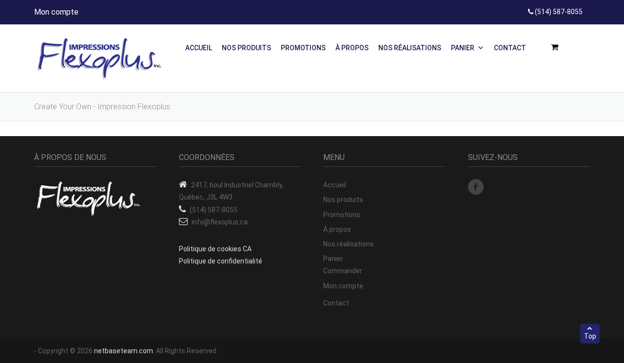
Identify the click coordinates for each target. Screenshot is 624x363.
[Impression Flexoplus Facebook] (476, 187)
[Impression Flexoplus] (100, 58)
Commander (342, 271)
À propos (352, 48)
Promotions (303, 48)
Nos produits (246, 48)
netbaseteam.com (123, 351)
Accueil (198, 48)
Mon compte (56, 12)
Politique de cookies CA (215, 249)
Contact (510, 48)
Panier (462, 48)
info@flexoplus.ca (220, 222)
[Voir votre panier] (557, 47)
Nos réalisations (409, 48)
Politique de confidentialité (220, 261)
